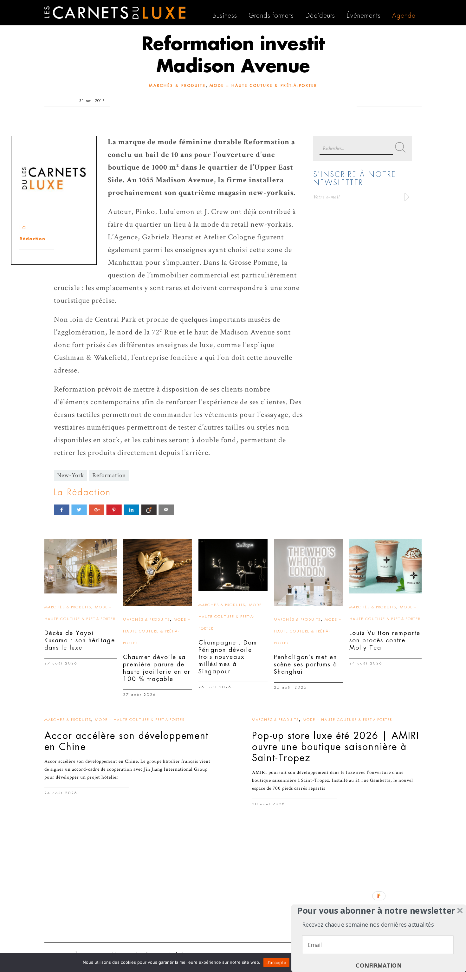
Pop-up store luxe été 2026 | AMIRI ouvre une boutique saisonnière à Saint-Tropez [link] (335, 747)
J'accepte (276, 962)
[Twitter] (79, 509)
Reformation (109, 475)
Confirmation (378, 965)
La (23, 227)
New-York (70, 475)
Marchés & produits (177, 85)
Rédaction (32, 239)
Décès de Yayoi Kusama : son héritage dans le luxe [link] (79, 640)
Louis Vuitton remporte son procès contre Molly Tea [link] (384, 640)
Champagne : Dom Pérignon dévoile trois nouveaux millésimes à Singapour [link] (227, 656)
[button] (376, 910)
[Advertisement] (233, 888)
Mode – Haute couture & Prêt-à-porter (263, 85)
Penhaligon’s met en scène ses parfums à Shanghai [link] (305, 664)
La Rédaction (82, 492)
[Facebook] (61, 509)
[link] (80, 566)
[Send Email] (166, 509)
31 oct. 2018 (92, 101)
